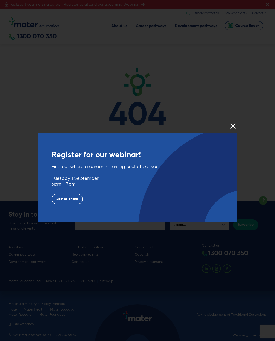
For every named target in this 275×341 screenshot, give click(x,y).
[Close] (233, 126)
